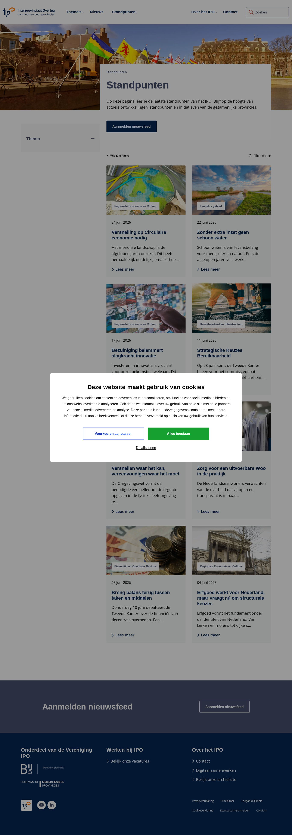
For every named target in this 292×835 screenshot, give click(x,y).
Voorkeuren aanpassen (114, 433)
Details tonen (146, 448)
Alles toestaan (178, 433)
